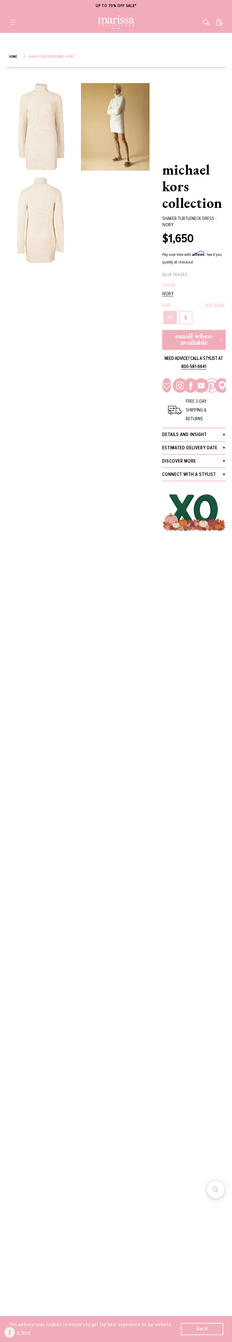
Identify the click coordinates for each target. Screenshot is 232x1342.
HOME (13, 57)
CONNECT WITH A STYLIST (189, 474)
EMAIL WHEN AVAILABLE (194, 340)
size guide (215, 305)
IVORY (167, 293)
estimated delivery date (190, 448)
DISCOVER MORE (179, 461)
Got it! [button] (202, 1328)
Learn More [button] (20, 1333)
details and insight (184, 434)
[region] (116, 6)
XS (169, 317)
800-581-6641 (193, 366)
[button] (12, 22)
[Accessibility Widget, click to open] (10, 1332)
